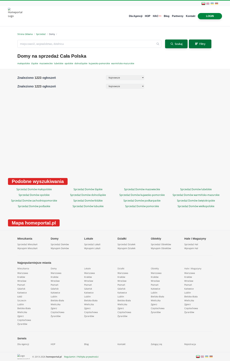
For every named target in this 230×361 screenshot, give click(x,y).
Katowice (22, 292)
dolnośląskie (81, 63)
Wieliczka (22, 312)
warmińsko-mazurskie (123, 63)
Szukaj (178, 44)
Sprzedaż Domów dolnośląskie (88, 195)
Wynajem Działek (126, 248)
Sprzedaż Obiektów (161, 244)
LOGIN (210, 16)
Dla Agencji (135, 16)
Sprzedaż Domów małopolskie (34, 189)
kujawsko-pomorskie (100, 63)
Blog (166, 16)
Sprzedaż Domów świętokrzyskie (196, 200)
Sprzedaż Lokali (92, 244)
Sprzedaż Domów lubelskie (196, 189)
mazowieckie (46, 63)
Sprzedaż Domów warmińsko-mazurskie (196, 195)
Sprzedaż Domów (60, 244)
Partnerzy (177, 16)
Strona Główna (25, 34)
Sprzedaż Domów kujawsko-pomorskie (142, 195)
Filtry (202, 44)
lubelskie (59, 63)
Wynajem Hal (191, 248)
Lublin (20, 304)
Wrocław (21, 280)
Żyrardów (22, 323)
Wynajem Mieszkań (27, 248)
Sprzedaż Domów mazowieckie (142, 189)
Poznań (21, 284)
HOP (147, 16)
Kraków (21, 276)
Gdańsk (21, 288)
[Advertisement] (181, 124)
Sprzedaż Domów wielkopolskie (196, 206)
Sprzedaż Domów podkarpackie (142, 200)
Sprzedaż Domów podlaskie (34, 206)
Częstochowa (24, 320)
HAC (157, 16)
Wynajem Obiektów (161, 248)
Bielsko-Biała (24, 308)
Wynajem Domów (60, 248)
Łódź (19, 296)
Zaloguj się (156, 344)
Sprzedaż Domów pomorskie (142, 206)
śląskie (35, 63)
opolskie (69, 63)
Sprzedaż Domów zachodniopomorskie (34, 200)
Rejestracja (190, 344)
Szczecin (21, 300)
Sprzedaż (41, 34)
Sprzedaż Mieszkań (27, 244)
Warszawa (22, 273)
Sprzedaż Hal (191, 244)
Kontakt (190, 16)
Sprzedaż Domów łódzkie (88, 200)
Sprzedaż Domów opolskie (34, 195)
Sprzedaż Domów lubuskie (88, 206)
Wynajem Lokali (92, 248)
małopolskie (24, 63)
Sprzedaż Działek (126, 244)
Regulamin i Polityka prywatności (81, 356)
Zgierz (20, 316)
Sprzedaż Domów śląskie (88, 189)
